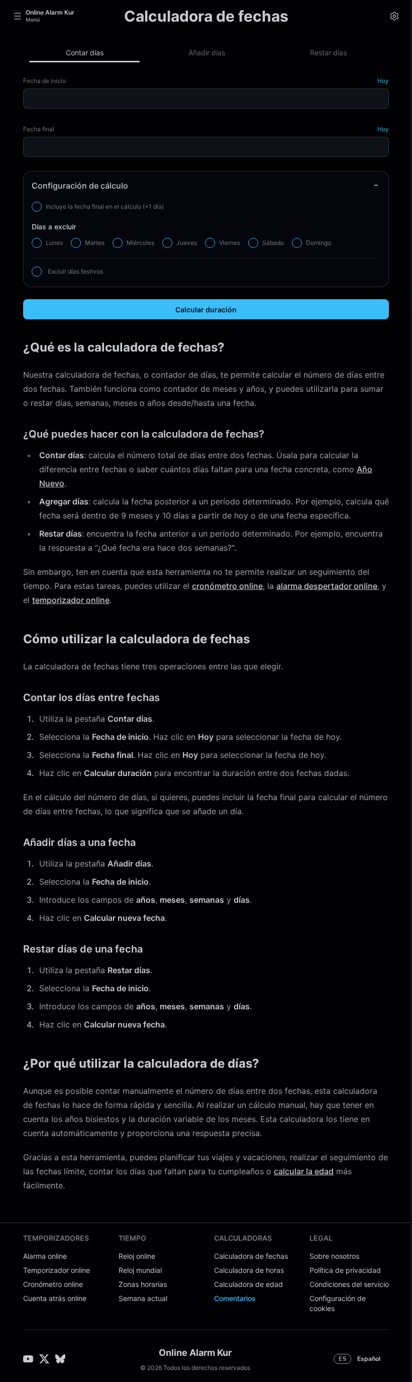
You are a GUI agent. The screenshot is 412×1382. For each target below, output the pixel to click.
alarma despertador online (326, 586)
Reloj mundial (140, 1270)
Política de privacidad (345, 1270)
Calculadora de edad (248, 1284)
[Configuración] (394, 16)
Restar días (328, 52)
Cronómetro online (53, 1284)
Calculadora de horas (249, 1270)
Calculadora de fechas (251, 1256)
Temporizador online (56, 1270)
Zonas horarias (143, 1284)
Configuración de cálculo (80, 186)
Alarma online (45, 1256)
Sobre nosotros (334, 1256)
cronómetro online (227, 586)
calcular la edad (304, 1171)
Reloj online (137, 1256)
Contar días (85, 52)
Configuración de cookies (338, 1303)
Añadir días (206, 52)
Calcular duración (206, 309)
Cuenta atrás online (54, 1298)
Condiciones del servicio (349, 1284)
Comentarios (235, 1298)
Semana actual (143, 1298)
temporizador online (71, 600)
